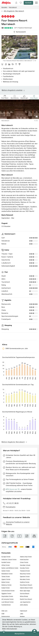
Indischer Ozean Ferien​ (9, 559)
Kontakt (28, 3)
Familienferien (6, 605)
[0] (20, 2)
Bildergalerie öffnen (35, 56)
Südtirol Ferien (24, 582)
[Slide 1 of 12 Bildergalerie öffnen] (19, 109)
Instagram (12, 536)
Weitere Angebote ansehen (12, 90)
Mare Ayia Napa (25, 590)
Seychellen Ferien (7, 596)
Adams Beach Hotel (26, 588)
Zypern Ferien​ (6, 579)
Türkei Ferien (6, 576)
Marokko (4, 7)
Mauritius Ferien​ (25, 573)
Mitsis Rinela (24, 596)
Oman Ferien (24, 562)
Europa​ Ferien (6, 556)
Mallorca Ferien (7, 585)
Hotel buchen (24, 559)
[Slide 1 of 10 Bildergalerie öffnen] (19, 47)
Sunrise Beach (24, 593)
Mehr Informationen (9, 629)
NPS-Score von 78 (12, 489)
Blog (27, 536)
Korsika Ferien (24, 568)
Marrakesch (13, 7)
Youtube (19, 536)
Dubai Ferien (6, 588)
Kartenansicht (20, 32)
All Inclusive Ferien (8, 599)
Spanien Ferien (25, 576)
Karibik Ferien (6, 562)
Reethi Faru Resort (26, 599)
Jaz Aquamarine (25, 602)
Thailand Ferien (25, 571)
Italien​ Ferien (6, 571)
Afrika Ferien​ (6, 565)
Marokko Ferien (25, 579)
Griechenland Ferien (8, 590)
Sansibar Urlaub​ (25, 565)
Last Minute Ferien (8, 602)
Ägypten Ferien (6, 593)
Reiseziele (6, 553)
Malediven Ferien (7, 573)
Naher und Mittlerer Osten (10, 568)
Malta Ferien (6, 582)
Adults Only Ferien (26, 556)
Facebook (5, 536)
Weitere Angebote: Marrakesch (13, 442)
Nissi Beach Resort (26, 585)
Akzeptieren (20, 634)
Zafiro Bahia (24, 605)
